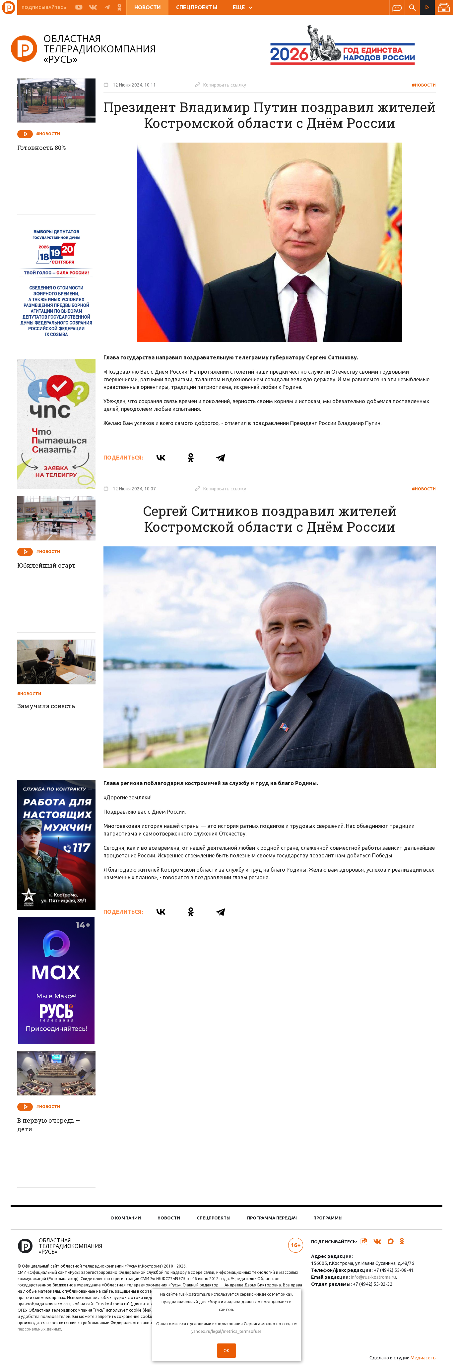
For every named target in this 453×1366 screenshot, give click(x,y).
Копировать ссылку (220, 84)
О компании (125, 1217)
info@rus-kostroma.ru (373, 1277)
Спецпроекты (197, 7)
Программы (328, 1217)
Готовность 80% (41, 148)
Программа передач (272, 1217)
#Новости (424, 85)
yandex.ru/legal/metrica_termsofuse (226, 1331)
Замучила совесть (46, 706)
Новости (147, 7)
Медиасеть (423, 1357)
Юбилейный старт (46, 565)
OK (226, 1350)
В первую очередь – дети (48, 1124)
